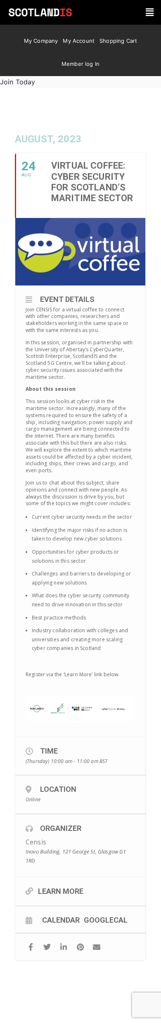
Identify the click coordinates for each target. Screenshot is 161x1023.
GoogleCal (106, 920)
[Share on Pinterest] (80, 947)
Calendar (61, 920)
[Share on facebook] (31, 947)
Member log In (80, 63)
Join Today (18, 82)
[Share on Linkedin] (64, 947)
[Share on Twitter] (47, 947)
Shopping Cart (118, 40)
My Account (79, 40)
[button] (149, 12)
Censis (36, 842)
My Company (41, 40)
